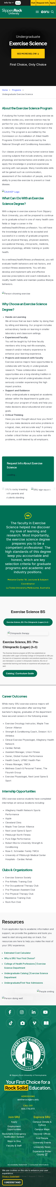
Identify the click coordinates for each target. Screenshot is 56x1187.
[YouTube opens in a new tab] (45, 1012)
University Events (42, 1142)
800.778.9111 (28, 1108)
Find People (42, 1138)
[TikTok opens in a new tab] (10, 1023)
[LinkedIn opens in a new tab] (33, 1012)
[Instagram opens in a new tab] (22, 1012)
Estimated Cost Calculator (17, 953)
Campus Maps (42, 1129)
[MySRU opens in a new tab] (45, 12)
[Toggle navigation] (37, 12)
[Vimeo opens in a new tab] (34, 1023)
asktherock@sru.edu (28, 1099)
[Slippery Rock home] (12, 12)
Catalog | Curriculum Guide (20, 673)
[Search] (51, 11)
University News (42, 1147)
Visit (33, 3)
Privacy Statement (10, 1176)
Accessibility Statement (17, 1165)
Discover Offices (42, 1133)
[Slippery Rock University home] (28, 1053)
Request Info (43, 3)
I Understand (12, 1182)
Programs (16, 90)
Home (5, 90)
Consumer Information (39, 1165)
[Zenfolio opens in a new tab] (22, 1023)
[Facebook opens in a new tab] (10, 1012)
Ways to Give (14, 1141)
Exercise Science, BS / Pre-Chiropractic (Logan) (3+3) (27, 622)
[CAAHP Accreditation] (10, 192)
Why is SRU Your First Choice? (19, 958)
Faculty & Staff (14, 1145)
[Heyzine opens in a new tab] (46, 1023)
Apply (52, 3)
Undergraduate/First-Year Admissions (23, 982)
